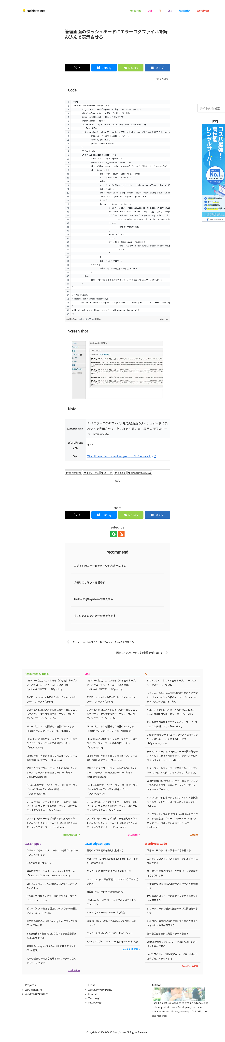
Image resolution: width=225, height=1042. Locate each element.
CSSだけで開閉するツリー (40, 863)
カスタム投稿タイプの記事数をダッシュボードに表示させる (172, 861)
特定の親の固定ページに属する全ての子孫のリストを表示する (172, 898)
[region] (117, 208)
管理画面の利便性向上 (141, 472)
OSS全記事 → (134, 834)
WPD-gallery (32, 989)
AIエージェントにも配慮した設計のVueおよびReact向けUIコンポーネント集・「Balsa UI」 (50, 728)
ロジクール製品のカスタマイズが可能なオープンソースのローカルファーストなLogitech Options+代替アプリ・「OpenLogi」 (52, 685)
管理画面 (122, 472)
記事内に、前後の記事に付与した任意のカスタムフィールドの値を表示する (172, 923)
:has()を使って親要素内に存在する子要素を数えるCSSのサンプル (51, 935)
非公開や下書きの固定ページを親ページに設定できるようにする (172, 873)
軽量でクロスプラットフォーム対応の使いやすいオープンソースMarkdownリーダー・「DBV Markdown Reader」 (52, 772)
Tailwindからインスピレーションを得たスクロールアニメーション (52, 852)
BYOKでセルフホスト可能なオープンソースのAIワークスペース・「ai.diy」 (51, 699)
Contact (93, 994)
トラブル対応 (93, 472)
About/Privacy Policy (100, 989)
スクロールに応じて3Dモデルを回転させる (109, 871)
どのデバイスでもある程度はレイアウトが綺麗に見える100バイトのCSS (52, 910)
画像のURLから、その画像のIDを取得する (169, 850)
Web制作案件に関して (36, 994)
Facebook (93, 1002)
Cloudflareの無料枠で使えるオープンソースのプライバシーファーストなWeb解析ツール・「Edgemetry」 (52, 743)
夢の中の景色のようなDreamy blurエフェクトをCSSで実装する (52, 923)
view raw (164, 319)
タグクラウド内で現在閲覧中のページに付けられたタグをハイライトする (172, 956)
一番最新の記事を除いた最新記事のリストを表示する (172, 886)
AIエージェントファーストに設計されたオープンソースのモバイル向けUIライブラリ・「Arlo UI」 (172, 770)
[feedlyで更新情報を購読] (113, 534)
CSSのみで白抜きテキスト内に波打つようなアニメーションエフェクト (52, 898)
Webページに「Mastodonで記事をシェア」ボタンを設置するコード (112, 861)
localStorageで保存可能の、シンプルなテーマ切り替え (112, 881)
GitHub (97, 319)
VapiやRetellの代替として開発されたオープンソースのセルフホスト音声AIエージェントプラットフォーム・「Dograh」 (172, 785)
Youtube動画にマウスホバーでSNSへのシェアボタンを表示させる (172, 944)
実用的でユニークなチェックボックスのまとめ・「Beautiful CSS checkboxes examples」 (52, 873)
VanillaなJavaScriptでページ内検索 (106, 912)
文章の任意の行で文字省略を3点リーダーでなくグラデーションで (51, 960)
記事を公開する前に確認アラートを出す (167, 933)
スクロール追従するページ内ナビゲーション (110, 933)
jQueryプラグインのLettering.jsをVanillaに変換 (112, 941)
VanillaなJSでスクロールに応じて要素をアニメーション (111, 923)
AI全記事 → (195, 834)
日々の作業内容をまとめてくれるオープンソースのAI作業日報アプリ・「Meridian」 (52, 758)
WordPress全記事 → (191, 966)
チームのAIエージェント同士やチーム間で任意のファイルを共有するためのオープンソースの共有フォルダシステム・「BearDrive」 (52, 806)
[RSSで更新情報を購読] (121, 534)
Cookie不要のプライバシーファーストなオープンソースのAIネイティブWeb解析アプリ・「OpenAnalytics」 (52, 789)
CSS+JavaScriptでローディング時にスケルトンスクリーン (111, 902)
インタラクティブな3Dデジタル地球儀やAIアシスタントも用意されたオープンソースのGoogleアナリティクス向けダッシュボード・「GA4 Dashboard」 (172, 820)
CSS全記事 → (74, 970)
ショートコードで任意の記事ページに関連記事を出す (172, 910)
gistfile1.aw (72, 319)
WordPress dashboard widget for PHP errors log (120, 456)
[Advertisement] (117, 50)
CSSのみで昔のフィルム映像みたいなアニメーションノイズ (52, 886)
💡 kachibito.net (33, 10)
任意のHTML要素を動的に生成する (105, 850)
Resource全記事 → (71, 834)
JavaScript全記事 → (131, 949)
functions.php (75, 472)
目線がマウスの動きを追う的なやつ (105, 891)
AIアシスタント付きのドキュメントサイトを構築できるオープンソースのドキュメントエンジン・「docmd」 (172, 802)
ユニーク (108, 472)
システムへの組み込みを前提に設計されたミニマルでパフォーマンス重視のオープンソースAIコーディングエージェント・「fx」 (52, 714)
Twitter (92, 998)
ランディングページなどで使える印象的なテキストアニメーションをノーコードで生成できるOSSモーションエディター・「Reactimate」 (52, 823)
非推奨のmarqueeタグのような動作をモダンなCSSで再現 (51, 948)
